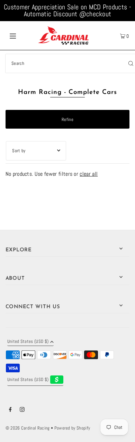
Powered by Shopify (72, 428)
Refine (67, 119)
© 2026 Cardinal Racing (28, 428)
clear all (89, 173)
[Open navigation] (21, 35)
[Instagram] (22, 410)
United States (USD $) (28, 341)
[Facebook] (10, 410)
